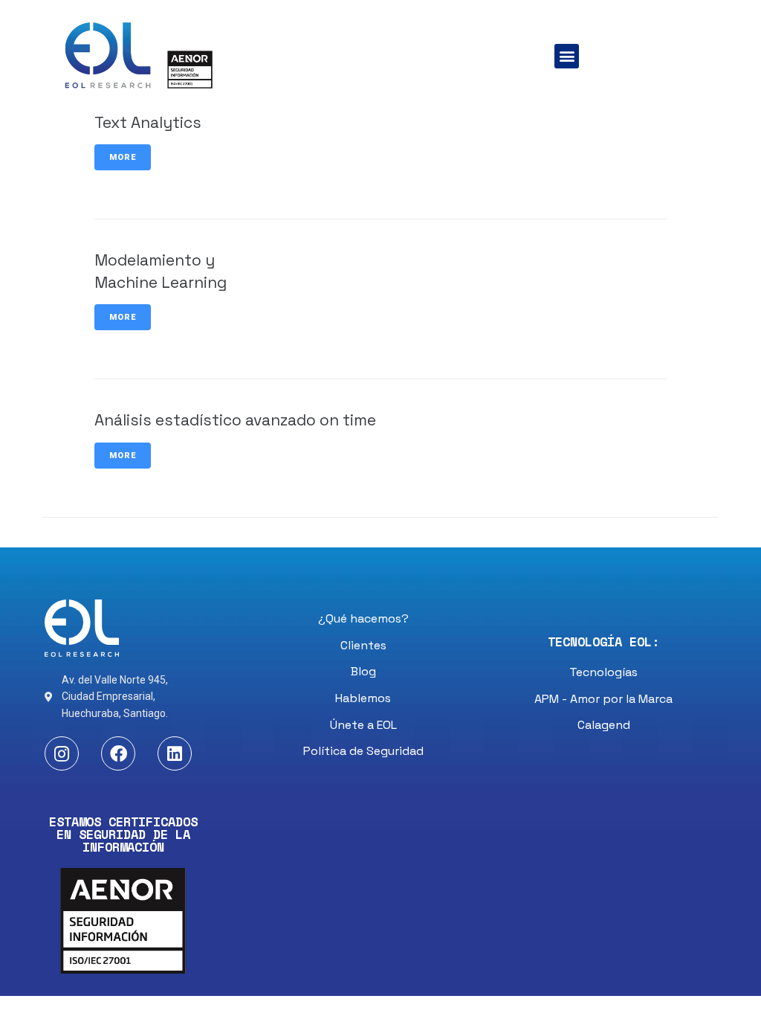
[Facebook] (118, 753)
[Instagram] (62, 753)
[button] (566, 56)
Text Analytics (147, 122)
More (122, 157)
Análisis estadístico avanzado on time (235, 420)
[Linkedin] (175, 753)
